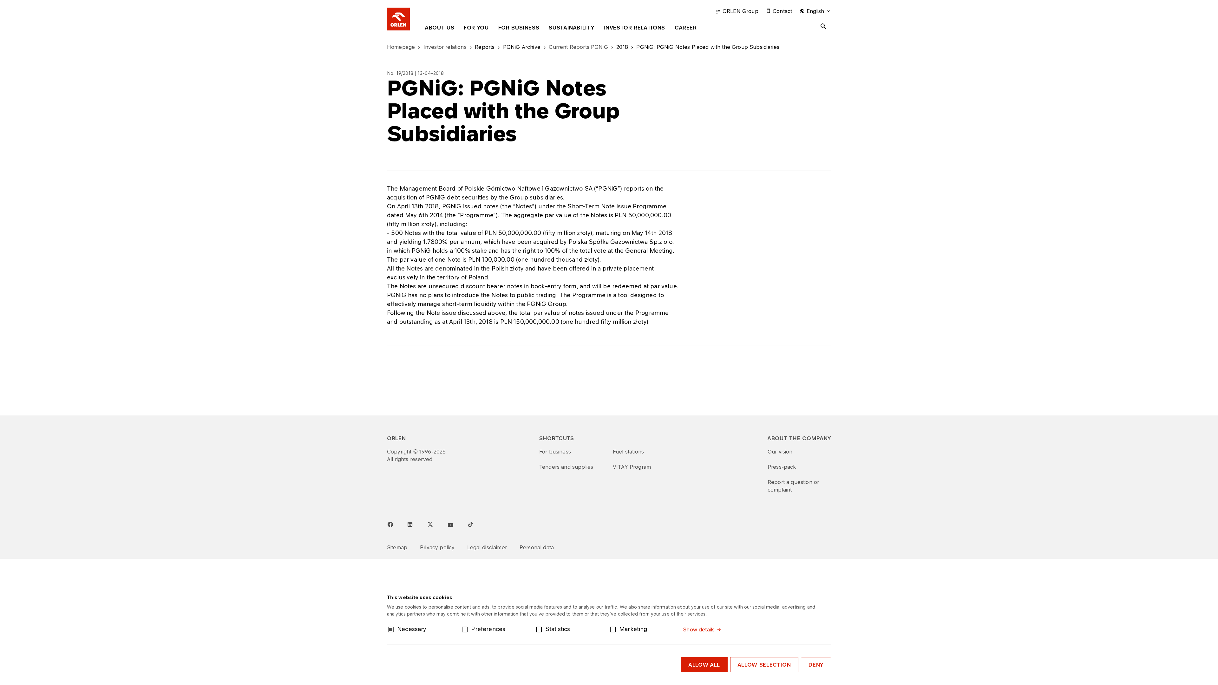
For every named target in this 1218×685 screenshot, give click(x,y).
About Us (439, 27)
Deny (816, 665)
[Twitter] (430, 524)
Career (686, 27)
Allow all (704, 665)
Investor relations (634, 27)
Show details (699, 629)
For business (519, 27)
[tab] (439, 29)
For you (476, 27)
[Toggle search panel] (823, 26)
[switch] (466, 629)
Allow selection (764, 665)
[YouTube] (450, 525)
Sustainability (571, 27)
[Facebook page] (390, 524)
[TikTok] (470, 524)
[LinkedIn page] (410, 524)
